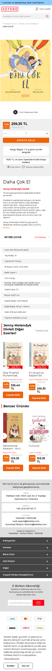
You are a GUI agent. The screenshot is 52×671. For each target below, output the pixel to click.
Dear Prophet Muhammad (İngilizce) (11, 374)
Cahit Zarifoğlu (35, 452)
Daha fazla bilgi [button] (11, 658)
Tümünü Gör (41, 331)
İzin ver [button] (25, 666)
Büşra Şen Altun (10, 452)
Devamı (6, 228)
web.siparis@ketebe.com (26, 521)
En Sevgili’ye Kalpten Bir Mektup (36, 374)
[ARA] (47, 16)
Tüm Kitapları (40, 237)
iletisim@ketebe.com (35, 524)
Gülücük (34, 445)
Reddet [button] (10, 666)
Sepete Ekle (26, 140)
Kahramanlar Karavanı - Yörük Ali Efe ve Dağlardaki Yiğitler (12, 447)
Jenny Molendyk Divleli (16, 189)
